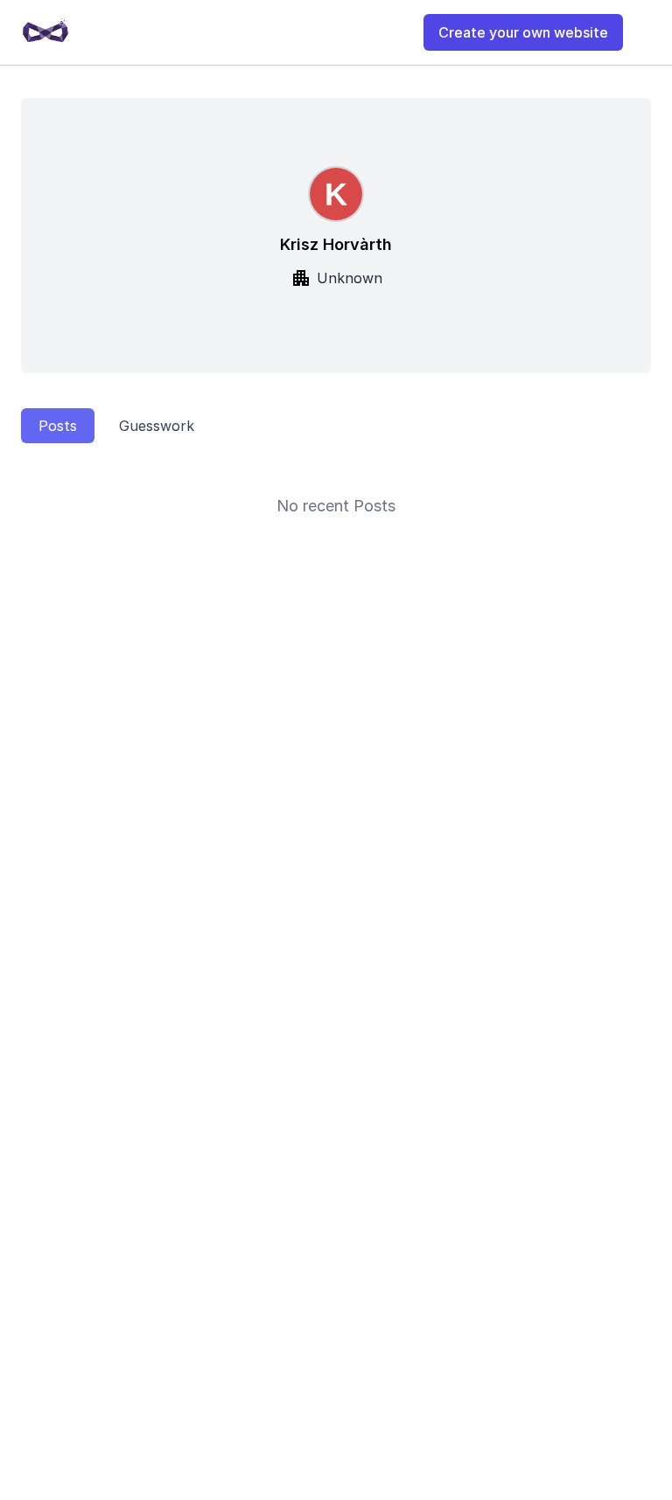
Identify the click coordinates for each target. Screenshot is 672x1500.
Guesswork (156, 425)
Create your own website (523, 32)
